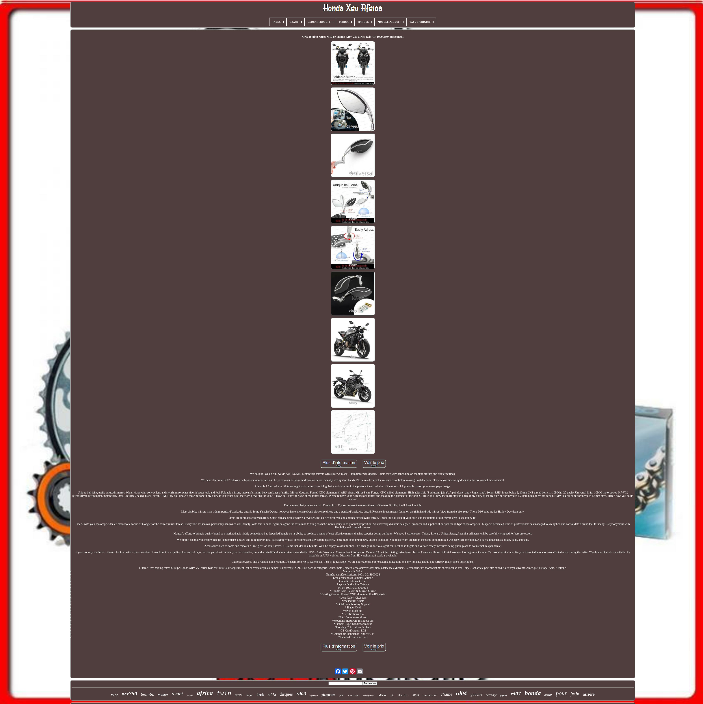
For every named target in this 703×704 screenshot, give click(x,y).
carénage (491, 694)
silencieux (403, 695)
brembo (147, 694)
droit (260, 694)
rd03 (301, 693)
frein (574, 693)
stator (548, 694)
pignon (503, 695)
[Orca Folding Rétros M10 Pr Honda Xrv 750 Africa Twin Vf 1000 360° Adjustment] (353, 63)
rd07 (516, 693)
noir (392, 695)
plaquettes (328, 694)
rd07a (271, 694)
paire (341, 695)
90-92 (114, 694)
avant (177, 693)
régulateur (314, 696)
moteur (163, 694)
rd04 (461, 693)
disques (286, 694)
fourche (190, 695)
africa (205, 692)
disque (249, 695)
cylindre (382, 695)
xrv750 (129, 693)
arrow (238, 694)
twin (224, 693)
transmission (430, 695)
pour (561, 693)
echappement (368, 695)
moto (415, 694)
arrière (589, 694)
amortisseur (353, 695)
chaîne (446, 694)
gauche (476, 694)
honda (533, 693)
